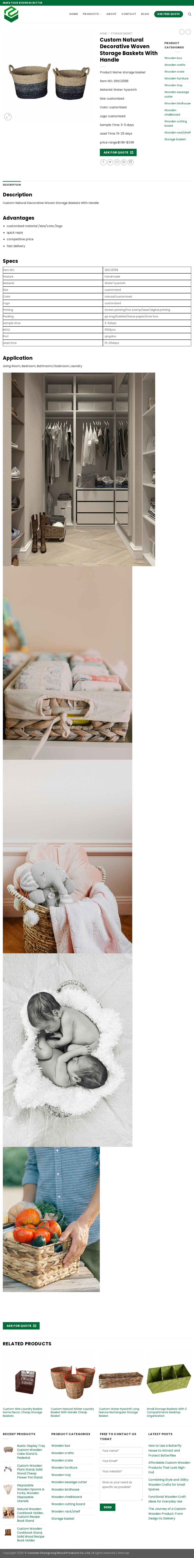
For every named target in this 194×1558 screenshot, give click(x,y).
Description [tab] (12, 184)
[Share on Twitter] (110, 162)
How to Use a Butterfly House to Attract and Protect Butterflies (164, 1450)
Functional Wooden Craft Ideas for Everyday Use (167, 1499)
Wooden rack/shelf (177, 132)
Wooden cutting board (175, 123)
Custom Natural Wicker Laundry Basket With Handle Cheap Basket (72, 1412)
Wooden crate (174, 72)
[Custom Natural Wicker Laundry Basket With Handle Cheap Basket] (73, 1378)
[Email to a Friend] (117, 162)
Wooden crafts (174, 65)
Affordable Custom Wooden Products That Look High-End (169, 1467)
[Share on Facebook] (103, 162)
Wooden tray (173, 85)
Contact (128, 14)
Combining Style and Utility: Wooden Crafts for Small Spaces (168, 1484)
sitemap (123, 1553)
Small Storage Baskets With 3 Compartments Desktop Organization (167, 1412)
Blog (145, 14)
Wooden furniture (176, 78)
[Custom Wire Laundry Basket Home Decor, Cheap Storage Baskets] (25, 1378)
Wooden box (173, 58)
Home (73, 14)
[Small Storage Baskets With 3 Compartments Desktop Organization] (169, 1378)
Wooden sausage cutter (176, 94)
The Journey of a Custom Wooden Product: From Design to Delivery (167, 1514)
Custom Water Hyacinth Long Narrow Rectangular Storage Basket (119, 1412)
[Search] (189, 14)
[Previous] (3, 1388)
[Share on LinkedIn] (131, 162)
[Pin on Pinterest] (124, 162)
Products (91, 14)
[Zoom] (8, 116)
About (111, 14)
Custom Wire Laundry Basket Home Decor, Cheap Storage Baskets (22, 1412)
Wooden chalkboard (172, 112)
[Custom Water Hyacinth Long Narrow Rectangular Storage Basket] (121, 1378)
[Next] (191, 1388)
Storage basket (121, 33)
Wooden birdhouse (177, 103)
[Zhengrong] (22, 14)
